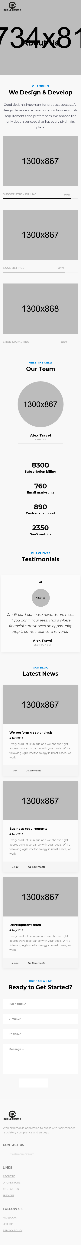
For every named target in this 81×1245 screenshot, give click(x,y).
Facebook (9, 1217)
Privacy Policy (12, 1230)
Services (8, 1195)
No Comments (36, 866)
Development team (25, 925)
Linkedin (8, 1224)
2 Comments (33, 770)
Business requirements (28, 829)
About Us (9, 1176)
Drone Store (12, 1182)
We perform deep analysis (31, 732)
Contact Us (11, 1189)
